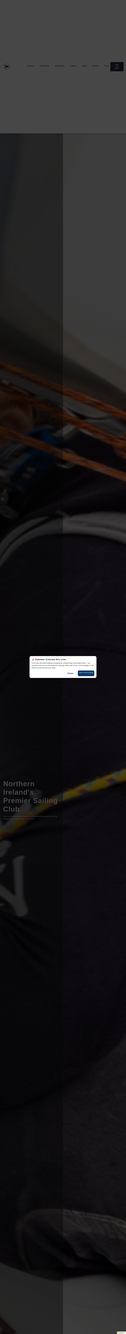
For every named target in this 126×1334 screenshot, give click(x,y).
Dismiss (70, 673)
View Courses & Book (86, 672)
